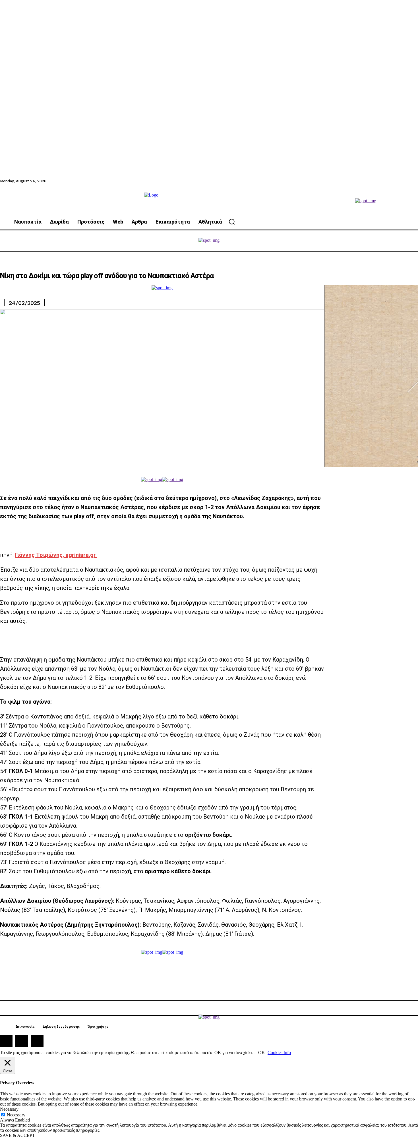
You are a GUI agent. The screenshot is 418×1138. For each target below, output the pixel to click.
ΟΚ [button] (261, 1052)
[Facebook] (6, 1041)
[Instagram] (21, 1041)
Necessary (16, 1114)
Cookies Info (279, 1052)
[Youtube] (37, 1041)
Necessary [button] (9, 1109)
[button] (232, 221)
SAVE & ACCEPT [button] (17, 1135)
